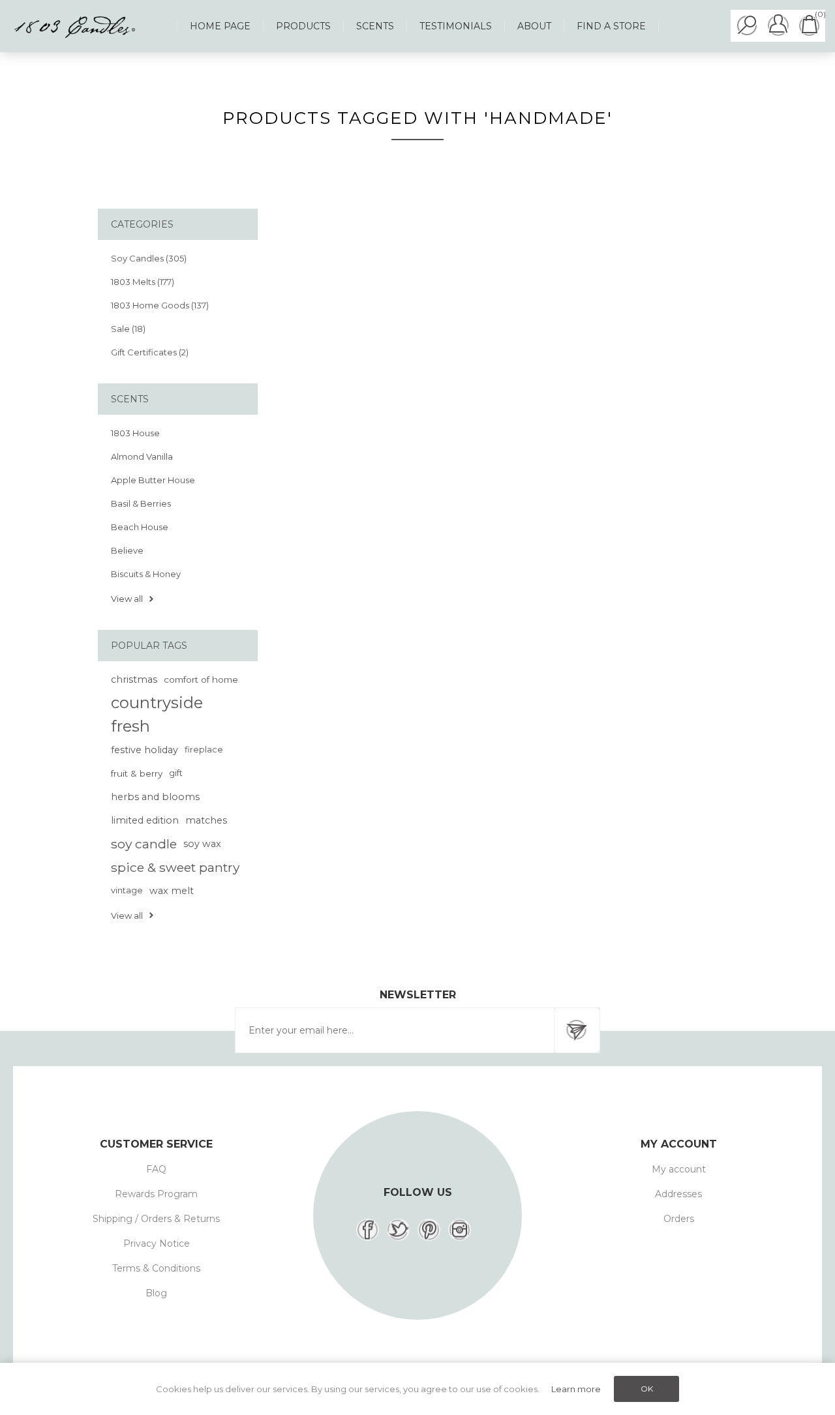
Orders (678, 1219)
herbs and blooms (155, 797)
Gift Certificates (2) (150, 352)
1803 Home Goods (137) (160, 305)
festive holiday (144, 750)
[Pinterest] (429, 1230)
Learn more (576, 1389)
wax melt (171, 891)
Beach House (139, 527)
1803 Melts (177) (142, 281)
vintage (127, 890)
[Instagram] (459, 1230)
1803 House (135, 433)
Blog (156, 1293)
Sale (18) (128, 328)
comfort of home (201, 679)
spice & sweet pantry (175, 867)
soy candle (144, 844)
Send (577, 1030)
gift (176, 773)
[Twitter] (398, 1230)
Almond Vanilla (142, 456)
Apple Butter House (153, 480)
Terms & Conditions (156, 1268)
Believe (127, 550)
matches (206, 820)
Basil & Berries (141, 503)
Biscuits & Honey (146, 574)
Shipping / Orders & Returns (156, 1219)
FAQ (156, 1169)
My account (679, 1169)
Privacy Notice (156, 1243)
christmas (134, 679)
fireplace (204, 749)
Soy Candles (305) (149, 258)
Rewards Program (156, 1194)
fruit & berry (136, 773)
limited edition (145, 820)
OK (647, 1388)
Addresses (678, 1194)
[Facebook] (367, 1230)
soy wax (202, 844)
